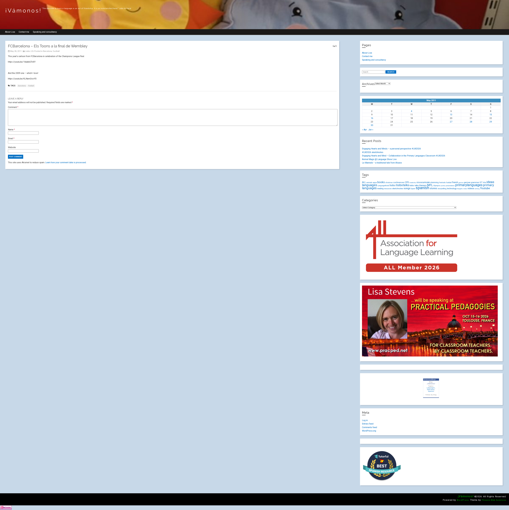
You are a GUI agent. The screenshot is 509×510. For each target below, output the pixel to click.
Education (431, 389)
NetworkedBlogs (430, 379)
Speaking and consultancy (45, 32)
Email (11, 138)
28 (471, 122)
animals (369, 182)
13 (451, 114)
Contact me (24, 32)
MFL (430, 185)
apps (375, 182)
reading (380, 188)
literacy (423, 185)
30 (372, 125)
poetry (443, 186)
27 (451, 122)
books (381, 182)
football (56, 51)
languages (369, 185)
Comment (13, 107)
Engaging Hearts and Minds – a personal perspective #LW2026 (391, 148)
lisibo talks (414, 185)
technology (452, 188)
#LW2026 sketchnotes (372, 152)
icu (484, 182)
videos (471, 188)
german (467, 182)
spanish (422, 188)
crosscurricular (423, 182)
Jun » (370, 129)
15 (491, 114)
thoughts (460, 189)
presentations (450, 186)
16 (372, 118)
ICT (481, 182)
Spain (413, 189)
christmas (389, 182)
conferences (398, 182)
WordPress (463, 500)
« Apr (364, 129)
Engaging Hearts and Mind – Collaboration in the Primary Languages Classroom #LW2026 (403, 155)
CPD (407, 182)
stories (433, 188)
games (460, 182)
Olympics (436, 186)
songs (407, 188)
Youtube (485, 188)
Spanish (431, 391)
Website (12, 147)
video (465, 189)
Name (11, 129)
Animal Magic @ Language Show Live (379, 159)
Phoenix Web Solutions (494, 500)
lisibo (27, 51)
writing (477, 189)
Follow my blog (431, 394)
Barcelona (47, 51)
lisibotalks (402, 185)
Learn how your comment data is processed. (65, 162)
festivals (442, 182)
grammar (475, 182)
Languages (431, 388)
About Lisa (10, 32)
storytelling (442, 189)
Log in (365, 420)
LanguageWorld (383, 186)
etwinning (434, 182)
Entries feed (367, 424)
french (455, 182)
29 (491, 122)
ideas (490, 182)
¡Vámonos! (23, 10)
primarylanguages (468, 185)
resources (388, 189)
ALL (364, 182)
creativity (412, 182)
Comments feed (369, 427)
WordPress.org (369, 431)
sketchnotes (397, 188)
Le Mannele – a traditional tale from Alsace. (382, 162)
